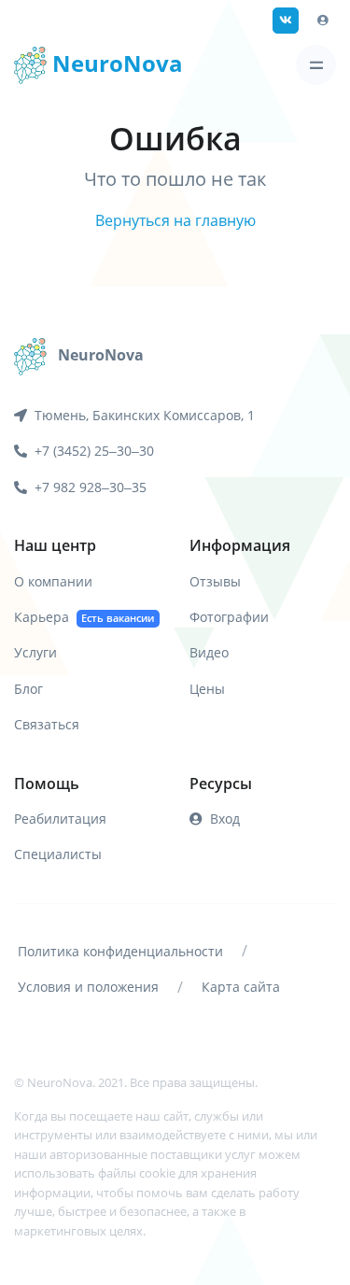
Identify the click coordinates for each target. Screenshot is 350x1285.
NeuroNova (115, 63)
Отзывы (215, 581)
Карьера (84, 617)
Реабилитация (60, 818)
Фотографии (229, 617)
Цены (207, 689)
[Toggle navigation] (316, 65)
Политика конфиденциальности (120, 951)
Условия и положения (88, 987)
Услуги (35, 652)
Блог (28, 689)
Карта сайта (241, 987)
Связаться (46, 724)
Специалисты (58, 854)
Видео (209, 652)
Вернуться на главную (175, 220)
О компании (53, 581)
